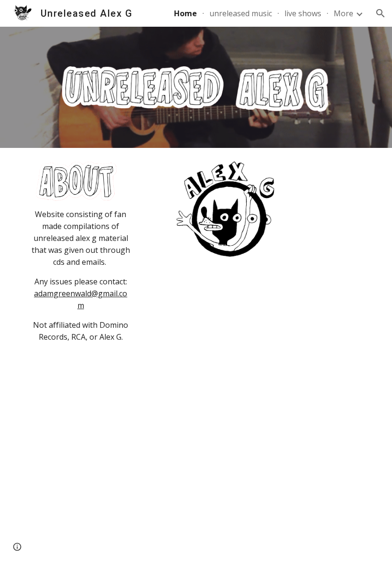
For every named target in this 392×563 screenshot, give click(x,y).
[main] (80, 276)
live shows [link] (302, 13)
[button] (380, 13)
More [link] (343, 13)
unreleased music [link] (240, 13)
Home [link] (185, 13)
